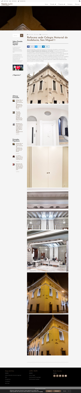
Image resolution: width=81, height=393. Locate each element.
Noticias (77, 4)
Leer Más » (17, 153)
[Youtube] (66, 376)
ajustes (41, 391)
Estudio (52, 4)
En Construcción (44, 34)
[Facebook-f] (57, 376)
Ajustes (64, 391)
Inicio (46, 4)
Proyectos (61, 4)
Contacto (70, 4)
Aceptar (49, 391)
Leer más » (17, 109)
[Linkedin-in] (63, 376)
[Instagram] (54, 376)
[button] (80, 1)
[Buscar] (21, 35)
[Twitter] (60, 376)
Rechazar (57, 391)
